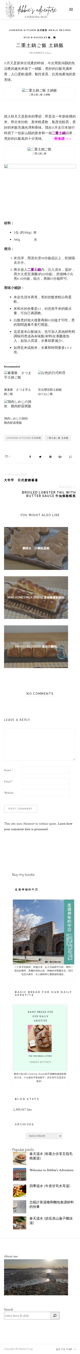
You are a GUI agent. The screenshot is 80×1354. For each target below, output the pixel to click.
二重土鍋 (58, 133)
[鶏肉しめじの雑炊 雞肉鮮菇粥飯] (19, 408)
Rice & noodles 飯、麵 (40, 37)
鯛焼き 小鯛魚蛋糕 (36, 548)
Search (8, 1309)
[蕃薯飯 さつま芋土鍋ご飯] (19, 379)
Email (8, 781)
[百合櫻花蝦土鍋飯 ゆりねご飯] (53, 379)
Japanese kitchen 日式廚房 (28, 30)
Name (8, 770)
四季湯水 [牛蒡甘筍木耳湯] (49, 1186)
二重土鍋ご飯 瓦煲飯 (57, 438)
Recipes (65, 30)
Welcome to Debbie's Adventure (51, 1170)
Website (9, 793)
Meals (53, 30)
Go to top (64, 1349)
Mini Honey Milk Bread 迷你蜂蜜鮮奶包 (36, 597)
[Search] (54, 1315)
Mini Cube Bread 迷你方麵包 (36, 646)
